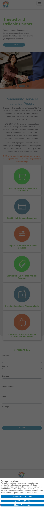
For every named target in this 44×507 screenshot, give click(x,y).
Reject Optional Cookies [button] (22, 501)
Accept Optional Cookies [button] (22, 497)
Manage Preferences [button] (22, 505)
